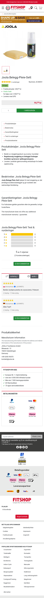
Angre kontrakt (22, 517)
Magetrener (27, 579)
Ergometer (27, 550)
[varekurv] (41, 8)
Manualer (27, 564)
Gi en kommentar (22, 264)
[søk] (36, 8)
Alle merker (7, 592)
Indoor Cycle (7, 564)
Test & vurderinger (11, 136)
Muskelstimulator (9, 587)
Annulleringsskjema (9, 539)
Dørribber (27, 583)
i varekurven (29, 110)
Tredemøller (7, 553)
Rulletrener (27, 572)
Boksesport (7, 568)
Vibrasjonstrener (29, 587)
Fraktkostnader (8, 535)
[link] (12, 401)
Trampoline (27, 557)
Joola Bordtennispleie (10, 14)
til (6, 509)
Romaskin (27, 553)
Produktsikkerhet (11, 141)
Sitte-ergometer (29, 568)
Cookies (5, 531)
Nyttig (7, 293)
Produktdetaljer (10, 124)
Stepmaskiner (8, 575)
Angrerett (26, 535)
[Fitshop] (15, 8)
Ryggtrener (7, 583)
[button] (6, 70)
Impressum (26, 531)
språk (34, 276)
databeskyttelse (28, 527)
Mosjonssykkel (8, 572)
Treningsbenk (28, 561)
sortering (13, 276)
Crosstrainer (7, 550)
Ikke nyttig (15, 293)
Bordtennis (7, 561)
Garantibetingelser (11, 132)
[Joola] (9, 26)
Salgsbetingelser (8, 527)
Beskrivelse (9, 128)
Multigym (7, 557)
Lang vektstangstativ (30, 575)
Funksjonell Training (10, 579)
